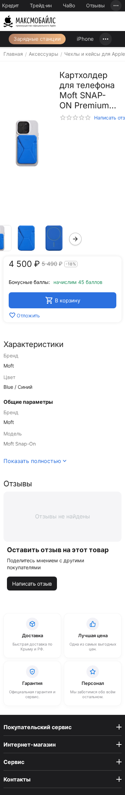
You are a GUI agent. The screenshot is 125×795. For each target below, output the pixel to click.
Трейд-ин (41, 5)
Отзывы (95, 5)
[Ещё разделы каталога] (105, 39)
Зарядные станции (37, 39)
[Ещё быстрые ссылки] (116, 5)
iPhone (85, 39)
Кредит (10, 5)
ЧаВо (69, 5)
